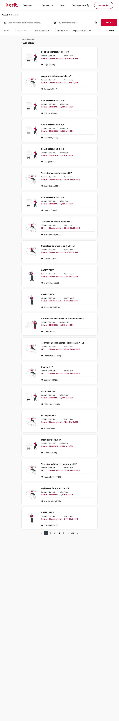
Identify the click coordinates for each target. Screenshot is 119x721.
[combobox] (74, 24)
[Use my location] (95, 22)
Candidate (27, 5)
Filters (6, 30)
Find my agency (79, 5)
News (63, 5)
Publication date (42, 30)
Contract (61, 30)
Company (46, 5)
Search (109, 22)
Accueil (5, 15)
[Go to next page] (77, 533)
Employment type (80, 30)
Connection (103, 5)
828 (72, 533)
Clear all (110, 31)
